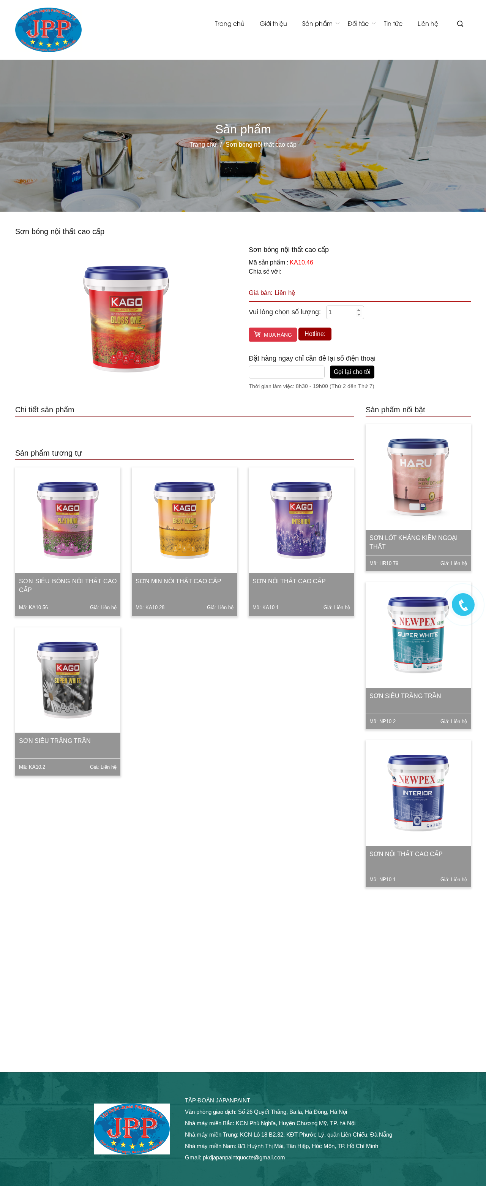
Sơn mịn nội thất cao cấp (178, 581)
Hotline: (315, 334)
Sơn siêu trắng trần (55, 741)
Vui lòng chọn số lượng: (285, 312)
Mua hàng (278, 335)
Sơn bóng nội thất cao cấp (261, 144)
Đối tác (358, 23)
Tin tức (393, 23)
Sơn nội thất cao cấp (289, 581)
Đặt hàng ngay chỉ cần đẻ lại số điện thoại (312, 358)
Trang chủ (230, 23)
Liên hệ (428, 23)
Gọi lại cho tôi (352, 372)
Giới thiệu (273, 23)
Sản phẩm (317, 23)
